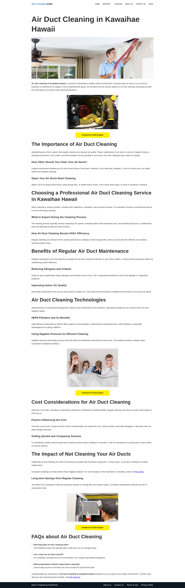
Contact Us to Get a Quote (92, 135)
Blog (151, 4)
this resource (74, 577)
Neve (33, 585)
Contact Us (141, 4)
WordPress (53, 585)
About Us (129, 4)
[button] (92, 135)
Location (118, 4)
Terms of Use (132, 585)
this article (139, 472)
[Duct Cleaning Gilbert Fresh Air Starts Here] (42, 4)
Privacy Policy (147, 585)
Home (97, 4)
